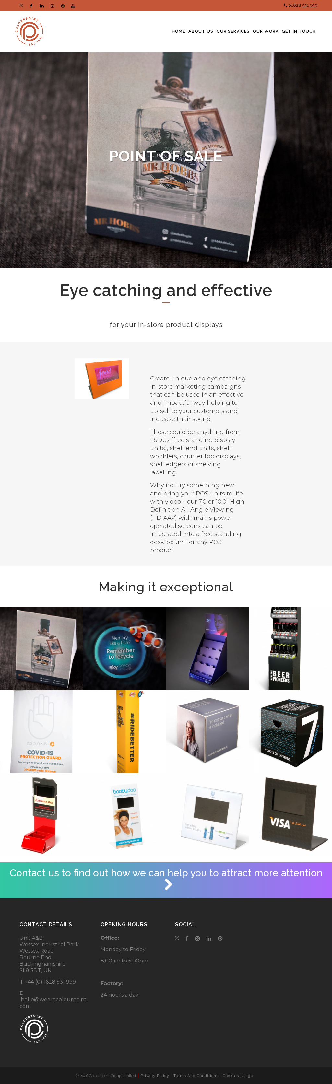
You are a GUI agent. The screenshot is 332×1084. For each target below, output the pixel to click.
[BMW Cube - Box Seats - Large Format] (207, 731)
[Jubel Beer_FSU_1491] (290, 648)
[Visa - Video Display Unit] (207, 814)
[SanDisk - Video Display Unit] (41, 814)
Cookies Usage (238, 1075)
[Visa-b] (290, 814)
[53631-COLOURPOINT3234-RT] (41, 648)
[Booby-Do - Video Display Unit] (124, 814)
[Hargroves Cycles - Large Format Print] (124, 731)
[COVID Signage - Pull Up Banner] (41, 731)
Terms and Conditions (196, 1075)
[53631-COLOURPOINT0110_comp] (124, 648)
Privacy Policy (155, 1075)
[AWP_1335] (207, 648)
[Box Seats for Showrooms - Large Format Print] (290, 731)
